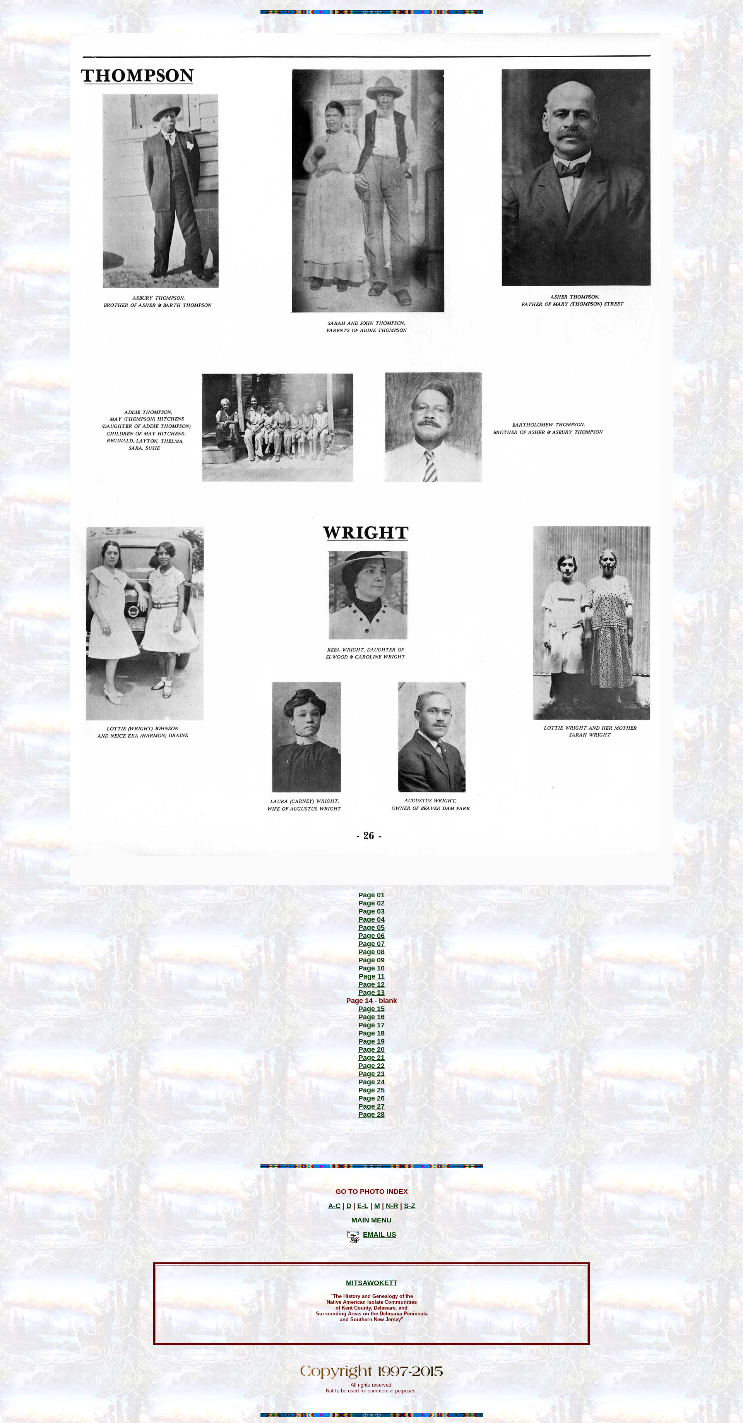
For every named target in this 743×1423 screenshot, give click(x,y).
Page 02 (371, 903)
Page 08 (371, 952)
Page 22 (371, 1066)
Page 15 (371, 1009)
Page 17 (371, 1025)
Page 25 (371, 1090)
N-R (392, 1206)
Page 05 (371, 927)
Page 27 (371, 1106)
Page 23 (371, 1074)
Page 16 (371, 1017)
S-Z (409, 1206)
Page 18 (371, 1033)
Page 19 (371, 1041)
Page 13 (371, 992)
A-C (334, 1206)
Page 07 (371, 944)
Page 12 (371, 984)
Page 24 (371, 1082)
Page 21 (371, 1057)
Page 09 (371, 960)
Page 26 (371, 1098)
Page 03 (371, 911)
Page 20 (371, 1049)
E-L (362, 1206)
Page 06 (371, 936)
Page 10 (371, 968)
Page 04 (371, 919)
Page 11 (372, 976)
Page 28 (371, 1114)
